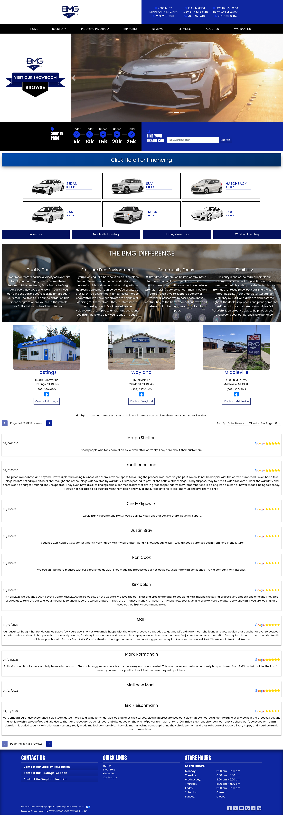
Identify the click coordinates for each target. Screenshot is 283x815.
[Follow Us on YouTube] (241, 808)
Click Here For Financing (141, 159)
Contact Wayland (141, 401)
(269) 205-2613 (236, 389)
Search (225, 140)
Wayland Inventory (247, 234)
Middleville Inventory (106, 234)
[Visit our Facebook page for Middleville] (236, 395)
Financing (109, 773)
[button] (73, 78)
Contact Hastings (46, 401)
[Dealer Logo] (71, 12)
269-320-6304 (227, 16)
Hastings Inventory (177, 234)
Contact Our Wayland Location (45, 779)
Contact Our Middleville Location (46, 767)
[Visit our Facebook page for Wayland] (141, 395)
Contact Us (110, 777)
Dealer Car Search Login (31, 806)
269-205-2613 (165, 16)
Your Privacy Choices (76, 806)
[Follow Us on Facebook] (229, 808)
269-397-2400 (197, 16)
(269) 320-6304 (47, 389)
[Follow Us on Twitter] (235, 808)
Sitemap (62, 806)
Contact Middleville (236, 401)
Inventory (35, 234)
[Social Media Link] (253, 808)
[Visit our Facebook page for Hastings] (47, 395)
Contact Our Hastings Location (45, 773)
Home (107, 765)
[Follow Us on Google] (247, 808)
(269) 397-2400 (141, 389)
